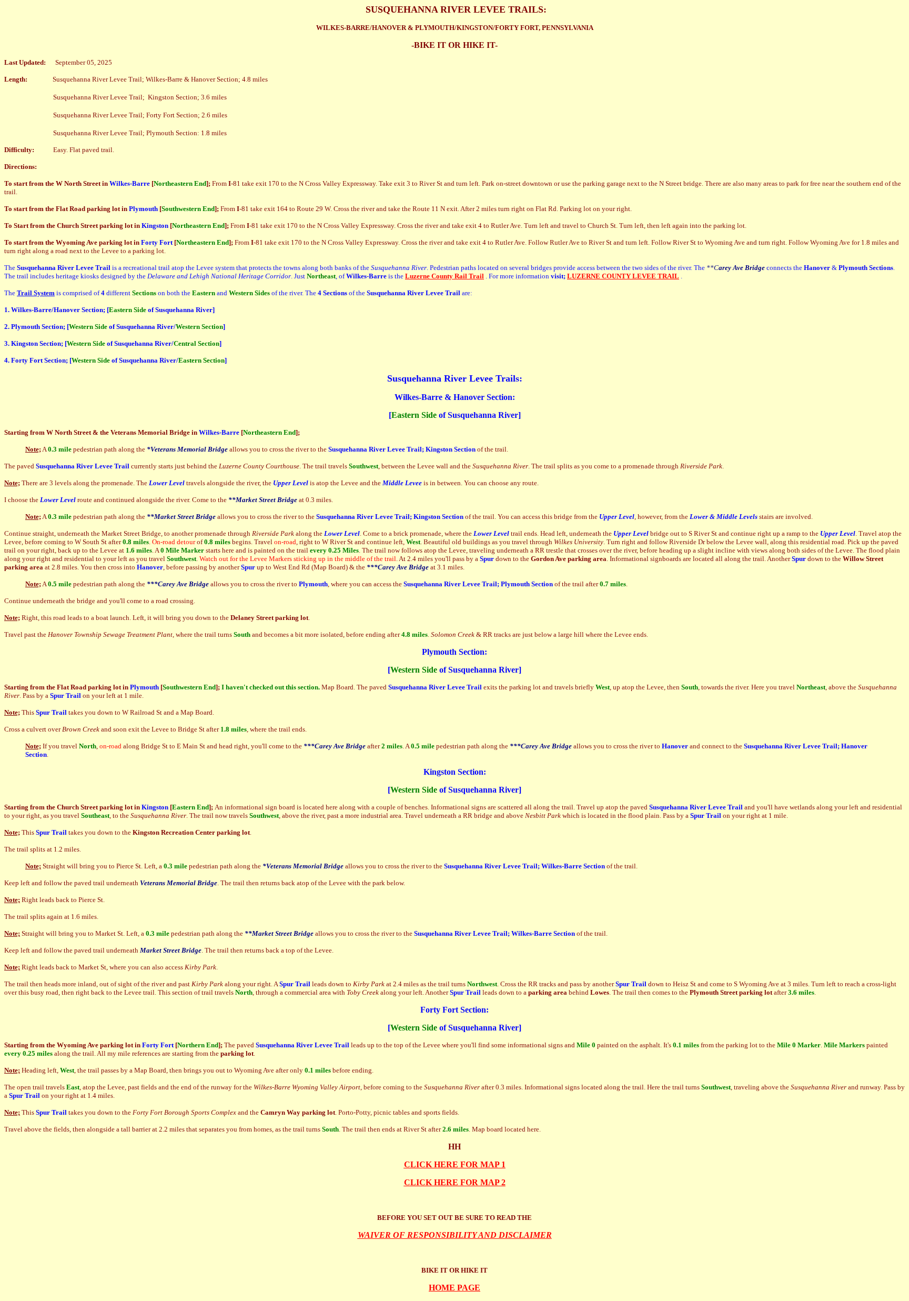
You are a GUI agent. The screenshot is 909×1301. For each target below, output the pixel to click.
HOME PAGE (454, 1287)
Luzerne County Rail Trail (444, 276)
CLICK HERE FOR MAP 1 (455, 1164)
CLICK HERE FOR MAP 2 (455, 1182)
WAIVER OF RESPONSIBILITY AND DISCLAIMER (455, 1234)
